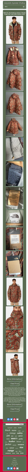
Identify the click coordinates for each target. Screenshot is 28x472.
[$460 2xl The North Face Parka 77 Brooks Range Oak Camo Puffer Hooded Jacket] (14, 30)
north (20, 428)
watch (20, 436)
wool (16, 436)
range (11, 450)
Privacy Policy (14, 462)
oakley (20, 433)
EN (13, 465)
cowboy (16, 448)
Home (14, 458)
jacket (8, 444)
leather (12, 441)
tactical (12, 448)
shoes (7, 448)
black (7, 430)
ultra (12, 436)
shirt (7, 433)
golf (8, 436)
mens (14, 430)
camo (19, 431)
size (21, 447)
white (15, 428)
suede (23, 431)
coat (23, 442)
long (17, 453)
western (21, 444)
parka (21, 439)
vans (8, 439)
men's (14, 438)
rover (13, 453)
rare (16, 451)
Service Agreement (14, 464)
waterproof (8, 453)
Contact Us (15, 460)
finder (22, 453)
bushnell (10, 428)
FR (15, 465)
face (20, 451)
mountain (14, 445)
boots (6, 442)
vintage (12, 433)
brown (19, 442)
